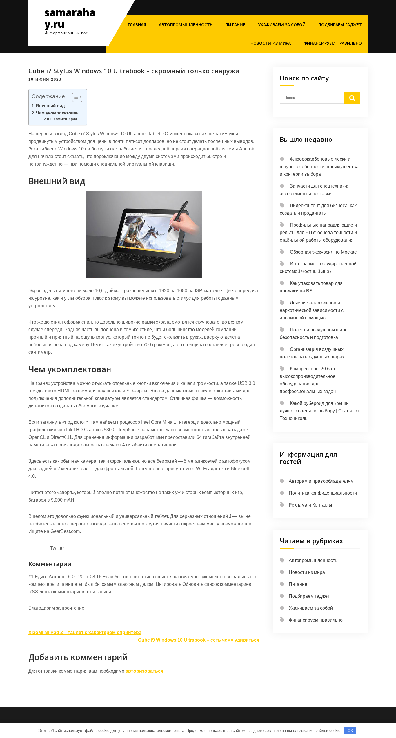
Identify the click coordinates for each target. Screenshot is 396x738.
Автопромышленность (185, 24)
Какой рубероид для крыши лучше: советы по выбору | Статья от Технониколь (319, 411)
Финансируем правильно (333, 43)
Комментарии (66, 119)
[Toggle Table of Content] (74, 97)
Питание (235, 24)
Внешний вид (50, 105)
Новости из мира (270, 43)
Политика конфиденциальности (323, 493)
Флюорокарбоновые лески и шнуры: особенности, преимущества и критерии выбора (319, 167)
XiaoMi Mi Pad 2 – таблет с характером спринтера (84, 632)
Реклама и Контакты (310, 504)
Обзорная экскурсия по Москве (323, 251)
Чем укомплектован (57, 112)
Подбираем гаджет (340, 24)
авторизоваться (144, 671)
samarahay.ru (69, 18)
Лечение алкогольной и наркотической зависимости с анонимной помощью (312, 310)
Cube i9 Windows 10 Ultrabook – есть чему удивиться (198, 640)
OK (350, 730)
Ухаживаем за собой (282, 24)
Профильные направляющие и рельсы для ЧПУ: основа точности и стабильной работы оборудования (318, 232)
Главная (137, 24)
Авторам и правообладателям (321, 481)
